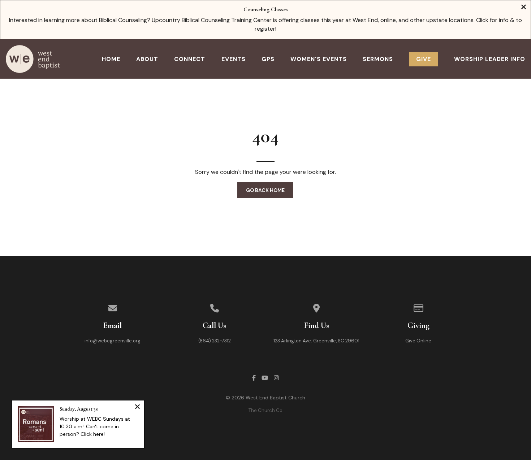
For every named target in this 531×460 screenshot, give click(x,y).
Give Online (418, 341)
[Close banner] (523, 8)
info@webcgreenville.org (113, 341)
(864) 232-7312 (214, 341)
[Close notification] (137, 407)
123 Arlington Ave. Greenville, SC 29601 (316, 341)
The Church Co (265, 410)
